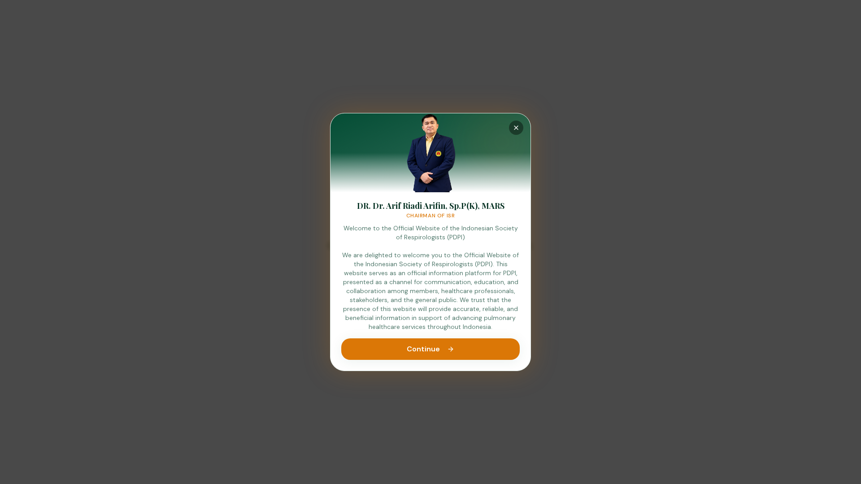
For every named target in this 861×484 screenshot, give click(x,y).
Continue (423, 349)
